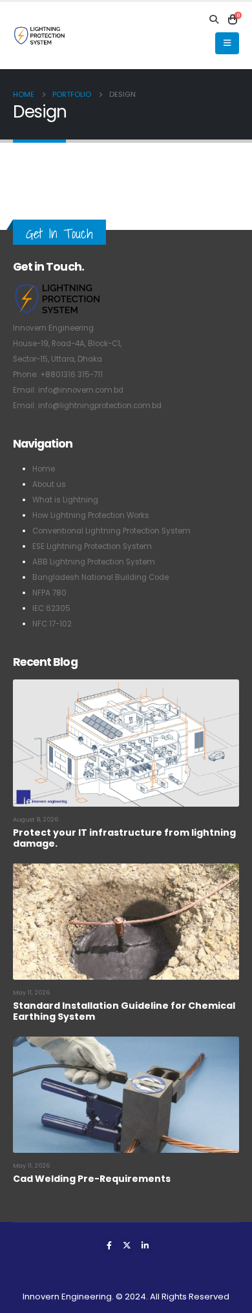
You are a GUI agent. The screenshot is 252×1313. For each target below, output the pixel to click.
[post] (126, 743)
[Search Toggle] (214, 19)
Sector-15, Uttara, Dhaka (57, 359)
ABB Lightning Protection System (93, 562)
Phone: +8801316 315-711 (58, 374)
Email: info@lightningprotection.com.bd (87, 405)
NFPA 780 (49, 593)
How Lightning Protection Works (90, 515)
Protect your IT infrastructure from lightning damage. (124, 838)
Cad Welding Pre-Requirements (92, 1178)
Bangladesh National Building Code (100, 577)
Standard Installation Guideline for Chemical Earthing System (124, 1011)
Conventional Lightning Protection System (111, 531)
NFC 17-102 (52, 624)
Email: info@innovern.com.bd (68, 390)
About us (49, 484)
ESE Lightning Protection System (92, 546)
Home (43, 469)
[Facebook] (109, 1245)
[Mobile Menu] (227, 43)
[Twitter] (127, 1245)
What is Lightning (65, 500)
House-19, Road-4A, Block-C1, (67, 343)
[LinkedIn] (145, 1245)
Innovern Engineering (53, 328)
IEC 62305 (51, 608)
